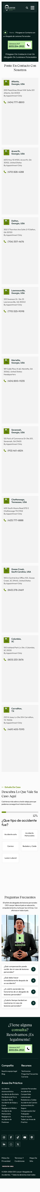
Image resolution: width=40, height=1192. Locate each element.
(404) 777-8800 (15, 102)
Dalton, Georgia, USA (18, 222)
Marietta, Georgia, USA (18, 361)
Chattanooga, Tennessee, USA (19, 500)
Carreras (24, 1077)
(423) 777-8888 (15, 520)
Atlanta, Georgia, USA (18, 82)
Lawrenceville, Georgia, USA (18, 291)
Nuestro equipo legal (9, 1071)
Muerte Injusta (26, 1116)
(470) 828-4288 (15, 171)
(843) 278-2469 (15, 589)
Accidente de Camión (29, 1102)
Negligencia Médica (9, 1108)
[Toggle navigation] (32, 7)
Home (11, 32)
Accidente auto (10, 834)
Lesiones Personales (28, 1089)
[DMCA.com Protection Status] (8, 1166)
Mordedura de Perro (9, 1097)
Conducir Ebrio (7, 1100)
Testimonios (26, 1071)
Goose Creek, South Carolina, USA (21, 570)
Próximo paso (8, 876)
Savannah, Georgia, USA (18, 431)
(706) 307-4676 (15, 241)
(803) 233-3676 (15, 659)
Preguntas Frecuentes (29, 1074)
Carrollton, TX (16, 709)
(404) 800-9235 (16, 380)
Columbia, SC (16, 640)
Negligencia (6, 1116)
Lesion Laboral (11, 858)
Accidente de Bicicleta (10, 1094)
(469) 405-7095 (15, 729)
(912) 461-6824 (15, 450)
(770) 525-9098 (15, 311)
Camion (10, 846)
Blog (3, 1074)
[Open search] (27, 8)
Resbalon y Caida (29, 846)
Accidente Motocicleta (29, 834)
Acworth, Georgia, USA (18, 152)
